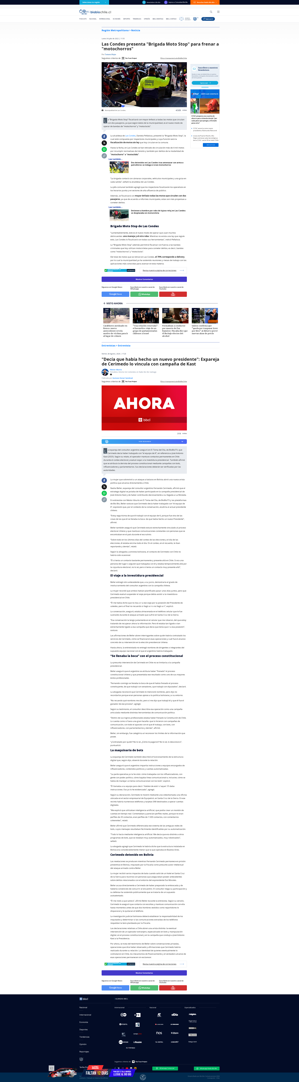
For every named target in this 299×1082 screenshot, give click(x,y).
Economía (116, 19)
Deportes (126, 19)
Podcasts (83, 19)
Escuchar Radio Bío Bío (206, 2)
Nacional (92, 19)
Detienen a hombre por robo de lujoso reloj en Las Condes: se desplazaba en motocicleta (158, 211)
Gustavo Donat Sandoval (122, 378)
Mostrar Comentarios (144, 279)
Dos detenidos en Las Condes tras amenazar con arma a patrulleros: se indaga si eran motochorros (157, 163)
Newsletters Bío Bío (153, 2)
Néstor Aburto (116, 369)
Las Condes (130, 135)
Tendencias (137, 19)
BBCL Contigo (171, 19)
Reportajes (84, 1051)
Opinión (147, 19)
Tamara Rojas (110, 54)
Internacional (104, 19)
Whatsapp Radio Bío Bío (208, 1068)
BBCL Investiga (158, 19)
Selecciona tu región (91, 2)
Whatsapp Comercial (166, 1068)
